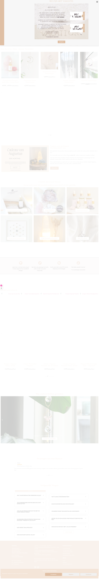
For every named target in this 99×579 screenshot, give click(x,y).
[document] (49, 289)
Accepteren (53, 574)
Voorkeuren (88, 574)
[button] (97, 1)
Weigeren (71, 574)
